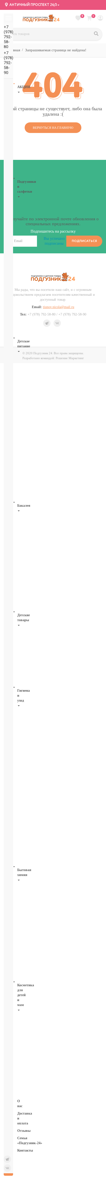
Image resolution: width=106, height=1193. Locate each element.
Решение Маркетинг (70, 358)
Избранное (82, 16)
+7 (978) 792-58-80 (8, 37)
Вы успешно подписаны (54, 240)
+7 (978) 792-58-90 (8, 63)
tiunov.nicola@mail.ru (58, 307)
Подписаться (84, 241)
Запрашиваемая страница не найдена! (55, 50)
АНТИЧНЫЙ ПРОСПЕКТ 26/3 (33, 5)
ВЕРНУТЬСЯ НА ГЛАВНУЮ (53, 128)
